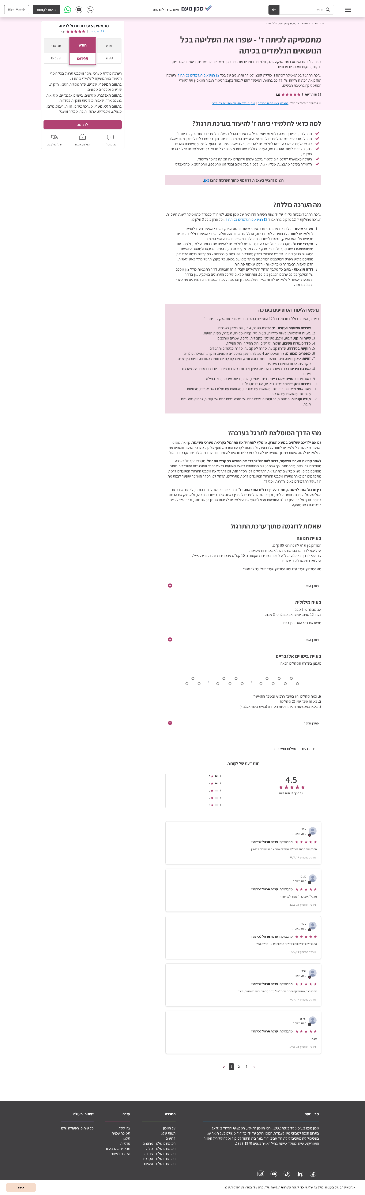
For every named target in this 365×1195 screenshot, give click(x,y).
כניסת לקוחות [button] (46, 9)
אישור (20, 1187)
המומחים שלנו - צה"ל (161, 1148)
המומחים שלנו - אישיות (160, 1163)
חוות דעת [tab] (308, 748)
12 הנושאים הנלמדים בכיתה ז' (198, 75)
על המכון (169, 1128)
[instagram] (260, 1173)
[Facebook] (313, 1173)
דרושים (171, 1138)
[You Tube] (273, 1173)
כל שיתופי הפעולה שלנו (77, 1128)
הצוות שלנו (168, 1133)
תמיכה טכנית (121, 1133)
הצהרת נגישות (120, 1153)
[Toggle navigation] (344, 9)
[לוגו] (196, 8)
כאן (206, 180)
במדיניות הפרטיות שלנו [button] (238, 1187)
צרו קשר (124, 1128)
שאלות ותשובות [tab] (285, 748)
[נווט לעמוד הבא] (224, 1066)
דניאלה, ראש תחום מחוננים (273, 103)
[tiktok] (286, 1173)
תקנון (126, 1138)
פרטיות (125, 1143)
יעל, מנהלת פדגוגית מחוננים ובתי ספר (233, 103)
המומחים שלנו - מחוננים (159, 1143)
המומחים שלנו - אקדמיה (159, 1158)
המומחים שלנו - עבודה (160, 1153)
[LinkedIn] (300, 1173)
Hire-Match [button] (16, 9)
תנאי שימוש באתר (117, 1148)
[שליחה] (273, 10)
